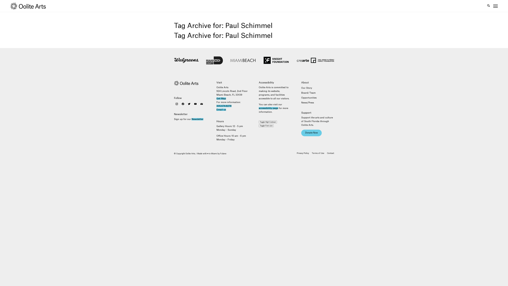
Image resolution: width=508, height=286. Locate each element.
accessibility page (268, 108)
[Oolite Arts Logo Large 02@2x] (29, 6)
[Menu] (494, 6)
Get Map (221, 98)
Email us (221, 110)
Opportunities (309, 98)
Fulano (223, 154)
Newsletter (197, 119)
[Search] (488, 6)
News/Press (307, 103)
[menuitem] (488, 6)
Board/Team (308, 93)
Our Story (306, 88)
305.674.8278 (224, 106)
